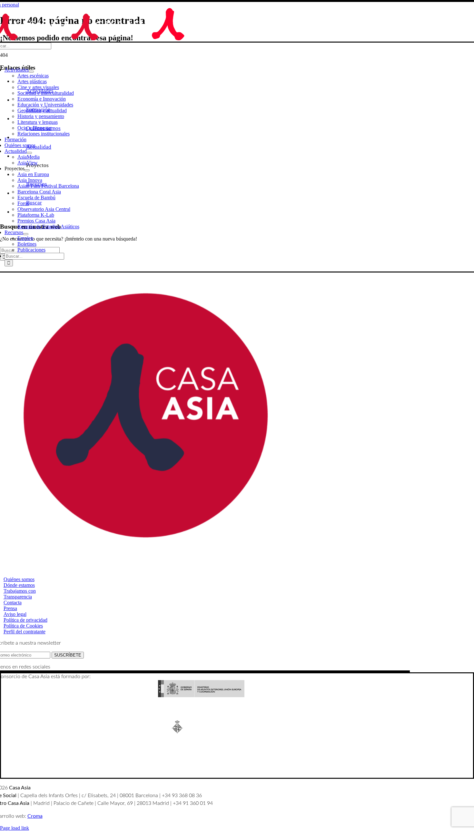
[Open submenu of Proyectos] (27, 170)
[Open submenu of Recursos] (25, 234)
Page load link (14, 828)
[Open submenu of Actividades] (31, 72)
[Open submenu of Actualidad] (29, 153)
